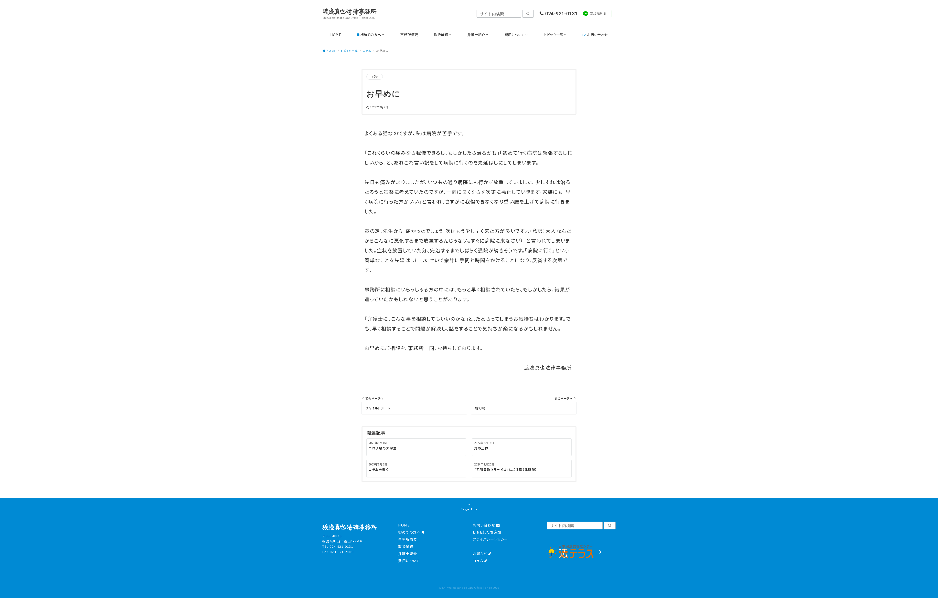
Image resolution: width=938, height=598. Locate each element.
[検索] (528, 14)
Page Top (469, 509)
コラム (375, 76)
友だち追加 (598, 13)
